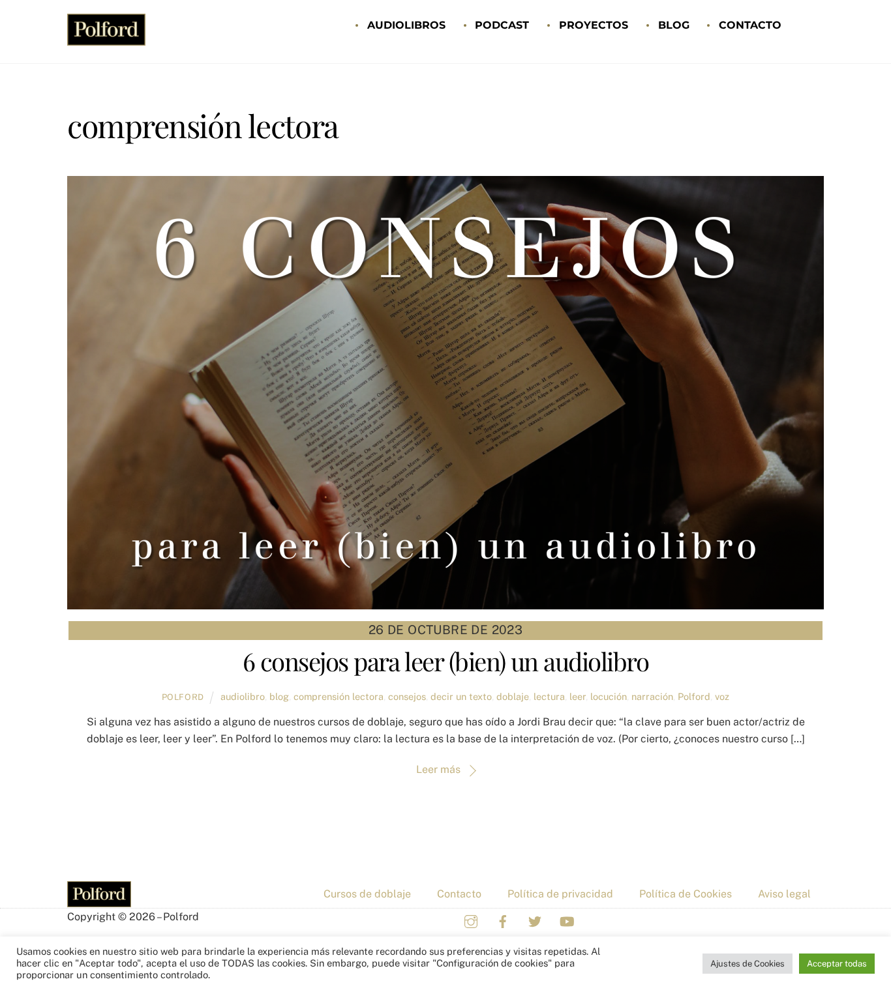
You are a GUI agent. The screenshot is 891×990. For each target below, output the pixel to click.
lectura (549, 696)
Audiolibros (406, 25)
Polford (183, 697)
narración (652, 696)
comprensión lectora (339, 696)
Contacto (750, 25)
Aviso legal (784, 894)
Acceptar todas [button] (837, 963)
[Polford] (106, 38)
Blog (673, 25)
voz (722, 696)
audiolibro (242, 696)
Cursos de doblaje (367, 894)
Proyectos (593, 25)
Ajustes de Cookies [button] (747, 963)
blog (279, 696)
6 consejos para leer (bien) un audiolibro (445, 661)
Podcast (502, 25)
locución (608, 696)
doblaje (512, 696)
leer (577, 696)
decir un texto (461, 696)
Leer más (438, 769)
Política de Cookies (685, 894)
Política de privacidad (560, 894)
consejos (407, 696)
